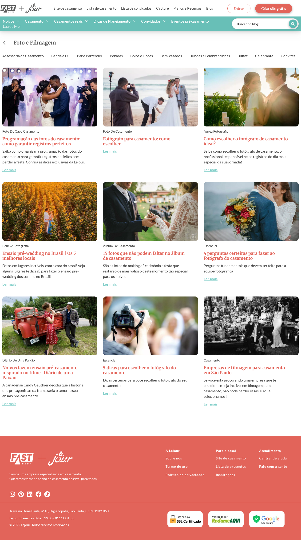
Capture (162, 8)
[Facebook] (38, 494)
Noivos (8, 21)
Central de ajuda (273, 458)
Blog (209, 8)
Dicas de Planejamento (112, 21)
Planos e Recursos (188, 8)
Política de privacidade (185, 475)
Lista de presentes (231, 466)
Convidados (151, 21)
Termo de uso (177, 466)
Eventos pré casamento (190, 21)
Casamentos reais (68, 21)
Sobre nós (174, 458)
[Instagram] (12, 494)
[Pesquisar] (293, 24)
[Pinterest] (21, 494)
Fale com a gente (273, 466)
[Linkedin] (30, 494)
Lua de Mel (11, 26)
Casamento (34, 21)
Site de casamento (68, 8)
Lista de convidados (136, 8)
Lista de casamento (101, 8)
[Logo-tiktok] (47, 494)
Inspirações (225, 475)
